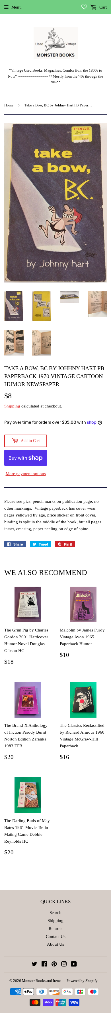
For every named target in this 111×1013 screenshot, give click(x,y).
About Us (55, 944)
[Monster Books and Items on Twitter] (34, 964)
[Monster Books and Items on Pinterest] (54, 964)
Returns (55, 928)
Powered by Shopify (82, 980)
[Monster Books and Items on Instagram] (64, 964)
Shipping (12, 406)
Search (55, 912)
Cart (102, 7)
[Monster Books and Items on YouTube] (74, 964)
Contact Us (55, 936)
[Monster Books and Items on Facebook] (44, 964)
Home (8, 105)
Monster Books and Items (41, 980)
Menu (16, 7)
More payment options (26, 473)
